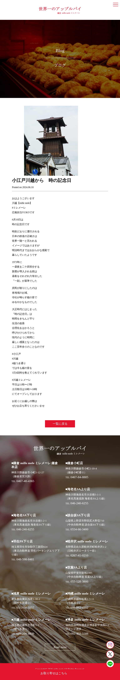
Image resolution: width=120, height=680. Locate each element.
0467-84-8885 (79, 477)
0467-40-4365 (25, 481)
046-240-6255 (79, 503)
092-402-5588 (79, 633)
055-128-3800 (79, 581)
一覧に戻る (60, 423)
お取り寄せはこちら (53, 673)
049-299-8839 (25, 633)
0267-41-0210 (79, 555)
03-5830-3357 (25, 607)
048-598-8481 (25, 559)
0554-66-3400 (79, 529)
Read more (60, 647)
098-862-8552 (79, 607)
